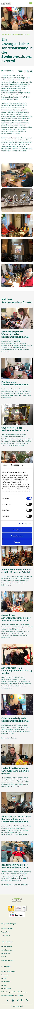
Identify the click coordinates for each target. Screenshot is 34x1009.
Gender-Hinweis (6, 988)
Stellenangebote (6, 946)
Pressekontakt (5, 981)
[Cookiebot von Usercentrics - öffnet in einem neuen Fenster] (13, 465)
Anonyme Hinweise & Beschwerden (12, 995)
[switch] (29, 504)
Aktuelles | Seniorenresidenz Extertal (17, 34)
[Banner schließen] (27, 465)
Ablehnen (17, 542)
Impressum (4, 975)
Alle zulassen (17, 530)
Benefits (3, 957)
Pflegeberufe (5, 953)
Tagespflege (5, 932)
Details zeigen (23, 524)
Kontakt (3, 985)
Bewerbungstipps (6, 960)
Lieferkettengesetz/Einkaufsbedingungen (14, 992)
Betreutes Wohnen (7, 928)
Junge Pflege (5, 935)
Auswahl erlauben (17, 536)
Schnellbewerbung (7, 950)
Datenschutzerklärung (8, 971)
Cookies (3, 978)
